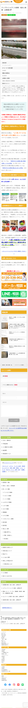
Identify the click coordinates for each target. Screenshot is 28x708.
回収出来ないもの (8, 564)
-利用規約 (3, 668)
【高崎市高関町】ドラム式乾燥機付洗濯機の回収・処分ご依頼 (17, 354)
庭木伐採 (5, 522)
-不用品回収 (3, 649)
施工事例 (2, 637)
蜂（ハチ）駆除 (6, 489)
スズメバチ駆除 (7, 495)
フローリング (5, 466)
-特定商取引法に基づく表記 (5, 671)
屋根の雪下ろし (7, 532)
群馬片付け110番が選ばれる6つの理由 (13, 168)
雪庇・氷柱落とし (8, 535)
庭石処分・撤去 (6, 482)
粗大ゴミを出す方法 (7, 576)
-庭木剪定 (3, 660)
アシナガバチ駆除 (8, 492)
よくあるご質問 (6, 557)
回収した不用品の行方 (8, 560)
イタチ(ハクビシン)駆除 (8, 518)
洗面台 (17, 468)
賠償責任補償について (5, 643)
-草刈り (2, 662)
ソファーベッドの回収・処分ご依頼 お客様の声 (21, 364)
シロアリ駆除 (6, 505)
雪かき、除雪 (6, 528)
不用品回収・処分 (11, 14)
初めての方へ (3, 633)
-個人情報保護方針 (4, 669)
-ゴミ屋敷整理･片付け (4, 652)
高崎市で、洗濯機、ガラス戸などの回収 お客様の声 (17, 318)
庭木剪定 (5, 525)
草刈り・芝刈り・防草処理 (9, 485)
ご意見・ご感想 (3, 639)
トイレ (21, 468)
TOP (13, 618)
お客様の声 (4, 14)
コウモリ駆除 (6, 515)
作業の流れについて (7, 550)
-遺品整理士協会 (4, 680)
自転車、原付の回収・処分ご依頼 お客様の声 (8, 364)
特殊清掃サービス (7, 453)
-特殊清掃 (3, 656)
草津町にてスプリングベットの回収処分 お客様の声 (17, 333)
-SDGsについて (3, 677)
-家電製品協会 (3, 678)
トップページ (3, 632)
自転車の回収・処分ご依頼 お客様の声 (12, 599)
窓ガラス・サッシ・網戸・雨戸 (13, 469)
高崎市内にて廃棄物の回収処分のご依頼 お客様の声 (17, 347)
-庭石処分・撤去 (4, 653)
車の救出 (6, 538)
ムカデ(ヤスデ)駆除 (7, 502)
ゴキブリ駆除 (6, 508)
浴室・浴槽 (12, 468)
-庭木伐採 (3, 659)
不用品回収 (5, 443)
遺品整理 (5, 450)
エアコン (11, 466)
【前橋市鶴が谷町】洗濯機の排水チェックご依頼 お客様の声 (17, 340)
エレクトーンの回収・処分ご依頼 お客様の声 (13, 596)
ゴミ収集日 (5, 572)
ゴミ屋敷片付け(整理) (7, 447)
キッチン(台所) (17, 466)
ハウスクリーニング (8, 462)
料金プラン (5, 554)
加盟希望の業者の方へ (7, 607)
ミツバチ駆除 (7, 499)
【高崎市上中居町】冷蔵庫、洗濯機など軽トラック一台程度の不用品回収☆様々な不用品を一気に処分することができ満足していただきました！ (17, 326)
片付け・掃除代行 (7, 440)
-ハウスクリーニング (4, 655)
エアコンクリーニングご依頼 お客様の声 (12, 588)
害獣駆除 (5, 512)
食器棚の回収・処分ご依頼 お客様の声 (12, 584)
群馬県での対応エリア (8, 547)
